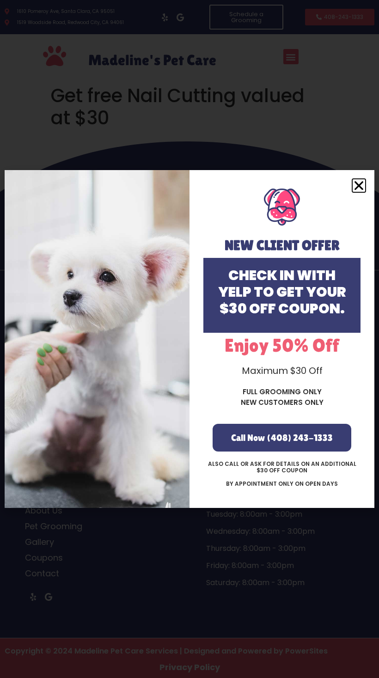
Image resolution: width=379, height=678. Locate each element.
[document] (189, 339)
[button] (359, 185)
